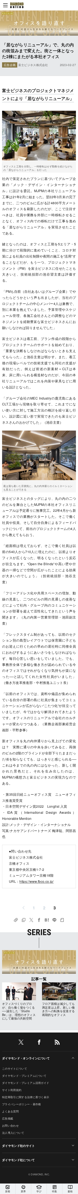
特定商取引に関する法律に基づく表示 (25, 1097)
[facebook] (39, 1043)
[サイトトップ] (17, 5)
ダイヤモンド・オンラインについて (26, 1058)
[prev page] (23, 908)
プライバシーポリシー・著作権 (21, 1104)
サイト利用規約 (11, 1090)
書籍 (70, 1191)
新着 (7, 1191)
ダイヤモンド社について (18, 1160)
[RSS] (57, 1043)
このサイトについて (14, 1068)
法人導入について (13, 1133)
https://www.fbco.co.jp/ (36, 881)
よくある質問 (10, 1111)
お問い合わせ (10, 1126)
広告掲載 (7, 1118)
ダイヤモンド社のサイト (18, 1145)
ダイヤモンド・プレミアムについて (24, 1076)
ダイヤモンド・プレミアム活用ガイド (25, 1083)
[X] (21, 1043)
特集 (54, 1191)
